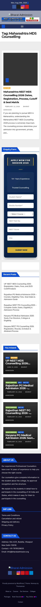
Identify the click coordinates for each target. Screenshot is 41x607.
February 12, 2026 (12, 106)
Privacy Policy (7, 525)
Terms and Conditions (11, 515)
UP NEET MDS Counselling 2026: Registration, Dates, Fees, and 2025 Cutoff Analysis (18, 286)
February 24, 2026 (14, 392)
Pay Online (30, 597)
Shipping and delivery (11, 522)
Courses (15, 591)
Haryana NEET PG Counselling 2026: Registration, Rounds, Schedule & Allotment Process (19, 328)
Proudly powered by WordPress (13, 583)
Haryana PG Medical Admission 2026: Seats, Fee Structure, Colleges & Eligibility (19, 318)
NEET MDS (7, 88)
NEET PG (25, 382)
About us (8, 591)
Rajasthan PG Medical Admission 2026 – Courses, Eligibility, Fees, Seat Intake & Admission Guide (20, 297)
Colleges (33, 591)
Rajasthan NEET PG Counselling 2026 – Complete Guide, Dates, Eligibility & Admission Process (20, 307)
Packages (7, 597)
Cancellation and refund (11, 518)
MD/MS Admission (11, 382)
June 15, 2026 (12, 367)
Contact (20, 602)
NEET (7, 357)
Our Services (24, 591)
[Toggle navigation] (22, 26)
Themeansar (20, 586)
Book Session (16, 597)
